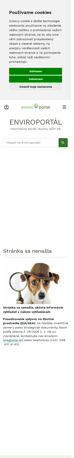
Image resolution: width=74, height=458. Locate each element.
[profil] (6, 107)
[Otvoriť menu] (64, 107)
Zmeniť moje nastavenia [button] (35, 86)
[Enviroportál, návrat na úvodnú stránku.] (35, 107)
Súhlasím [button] (35, 71)
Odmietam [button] (36, 78)
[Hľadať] (63, 142)
